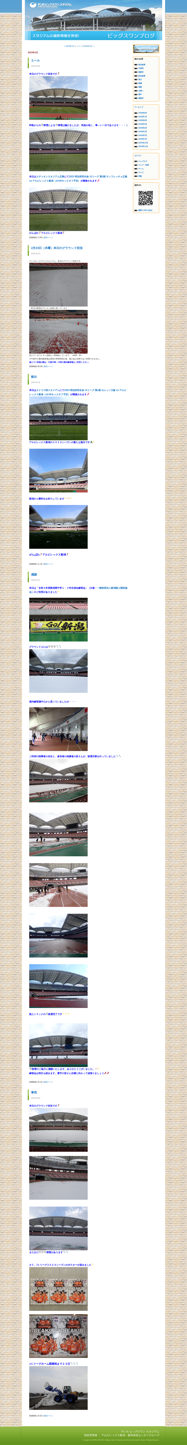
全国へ (141, 91)
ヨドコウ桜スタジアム (48, 390)
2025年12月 (143, 143)
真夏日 (141, 72)
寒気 (34, 1092)
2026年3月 (142, 132)
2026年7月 (142, 117)
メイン (79, 46)
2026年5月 (142, 124)
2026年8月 (142, 113)
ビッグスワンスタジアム (93, 35)
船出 (34, 376)
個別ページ (48, 237)
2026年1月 (142, 139)
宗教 (140, 176)
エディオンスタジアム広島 (50, 176)
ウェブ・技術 (143, 165)
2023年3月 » (88, 46)
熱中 (140, 94)
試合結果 (141, 65)
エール (35, 60)
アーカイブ (138, 107)
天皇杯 (141, 68)
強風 (140, 87)
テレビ (141, 172)
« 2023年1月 (69, 46)
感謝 (34, 574)
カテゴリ (137, 156)
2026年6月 (142, 120)
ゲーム (141, 169)
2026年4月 (142, 128)
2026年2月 (142, 135)
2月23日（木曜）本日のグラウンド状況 (57, 248)
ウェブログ (142, 161)
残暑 (140, 83)
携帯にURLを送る (145, 210)
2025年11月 (143, 146)
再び (140, 79)
